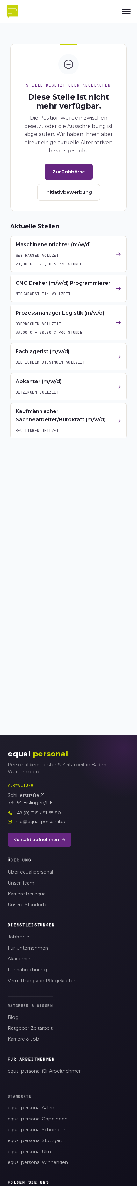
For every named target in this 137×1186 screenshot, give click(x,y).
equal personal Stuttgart (35, 1140)
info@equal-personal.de (41, 821)
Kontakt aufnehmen (36, 839)
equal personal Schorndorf (37, 1130)
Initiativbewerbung (68, 192)
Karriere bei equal (27, 894)
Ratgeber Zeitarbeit (30, 1028)
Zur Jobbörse (68, 172)
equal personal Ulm (29, 1151)
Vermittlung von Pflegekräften (42, 981)
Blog (13, 1017)
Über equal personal (30, 872)
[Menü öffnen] (126, 11)
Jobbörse (18, 937)
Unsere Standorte (27, 905)
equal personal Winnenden (38, 1162)
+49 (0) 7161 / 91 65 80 (38, 812)
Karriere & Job (23, 1039)
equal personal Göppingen (38, 1119)
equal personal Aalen (31, 1108)
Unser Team (21, 883)
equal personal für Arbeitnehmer (44, 1071)
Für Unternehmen (28, 948)
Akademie (19, 959)
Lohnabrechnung (27, 969)
